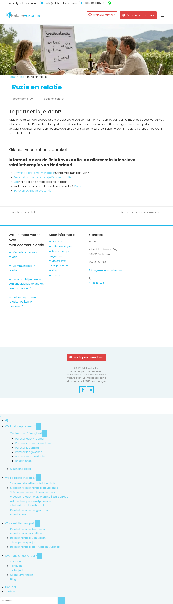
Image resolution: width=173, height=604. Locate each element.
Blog (22, 77)
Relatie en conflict (53, 98)
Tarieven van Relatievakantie (33, 191)
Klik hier (78, 186)
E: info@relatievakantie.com (105, 270)
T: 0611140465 (97, 283)
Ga (16, 182)
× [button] (1, 416)
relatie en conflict (23, 212)
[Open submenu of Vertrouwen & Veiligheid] (44, 433)
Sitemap (87, 377)
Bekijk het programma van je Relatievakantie (42, 177)
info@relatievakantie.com (61, 3)
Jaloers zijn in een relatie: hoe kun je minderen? (22, 301)
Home (12, 77)
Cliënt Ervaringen (62, 246)
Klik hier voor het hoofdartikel (38, 149)
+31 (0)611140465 (94, 3)
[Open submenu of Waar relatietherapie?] (37, 523)
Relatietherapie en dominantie (141, 212)
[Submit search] (62, 600)
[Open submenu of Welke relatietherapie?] (38, 477)
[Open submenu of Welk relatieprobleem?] (38, 426)
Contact (57, 275)
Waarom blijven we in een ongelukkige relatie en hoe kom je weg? (26, 283)
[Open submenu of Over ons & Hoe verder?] (39, 556)
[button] (162, 15)
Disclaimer (88, 374)
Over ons (57, 241)
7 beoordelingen (97, 381)
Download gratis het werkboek (34, 173)
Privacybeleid (74, 374)
